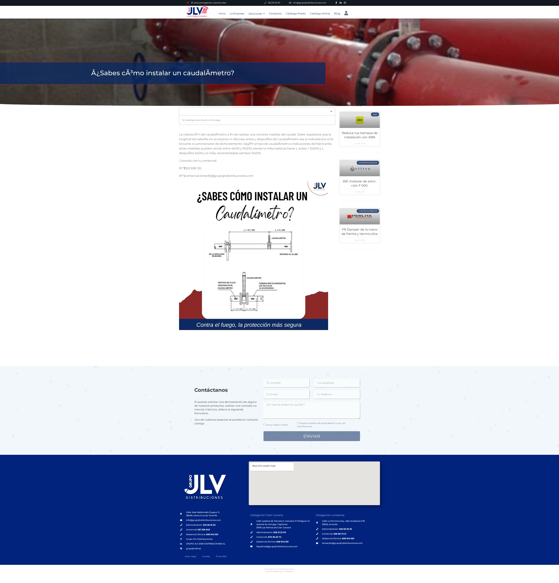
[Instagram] (345, 3)
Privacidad (221, 556)
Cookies (206, 556)
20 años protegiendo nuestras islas (208, 2)
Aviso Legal (190, 556)
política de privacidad (320, 423)
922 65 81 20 (274, 2)
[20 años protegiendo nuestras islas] (188, 3)
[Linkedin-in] (340, 3)
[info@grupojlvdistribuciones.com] (290, 3)
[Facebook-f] (336, 3)
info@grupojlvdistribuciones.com (309, 2)
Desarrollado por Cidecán (279, 571)
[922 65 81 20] (265, 3)
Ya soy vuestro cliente (277, 424)
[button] (331, 111)
